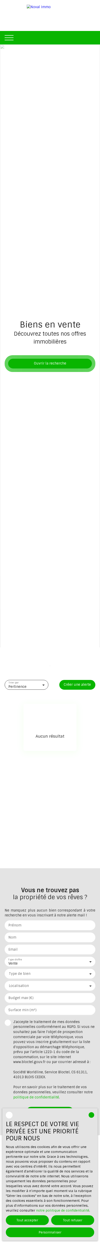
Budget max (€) (20, 998)
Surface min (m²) (22, 1010)
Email (13, 949)
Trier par (14, 682)
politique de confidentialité (36, 1097)
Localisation (19, 986)
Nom (12, 937)
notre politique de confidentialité (62, 1210)
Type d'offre (15, 959)
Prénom (14, 925)
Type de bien (19, 974)
